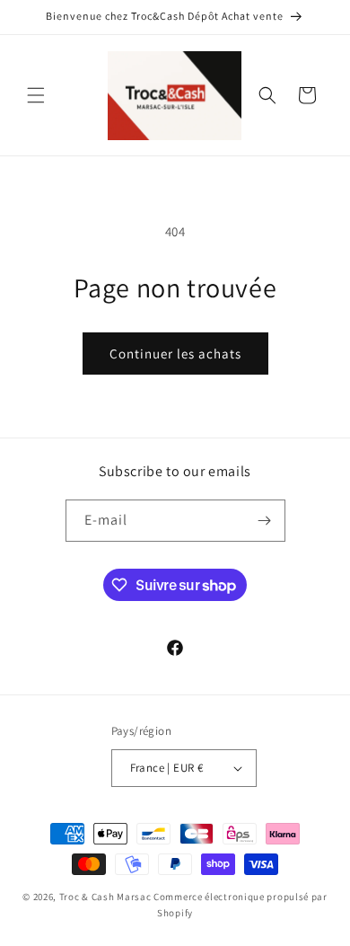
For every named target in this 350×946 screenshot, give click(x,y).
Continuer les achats (175, 353)
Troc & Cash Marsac (105, 896)
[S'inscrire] (264, 521)
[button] (36, 95)
